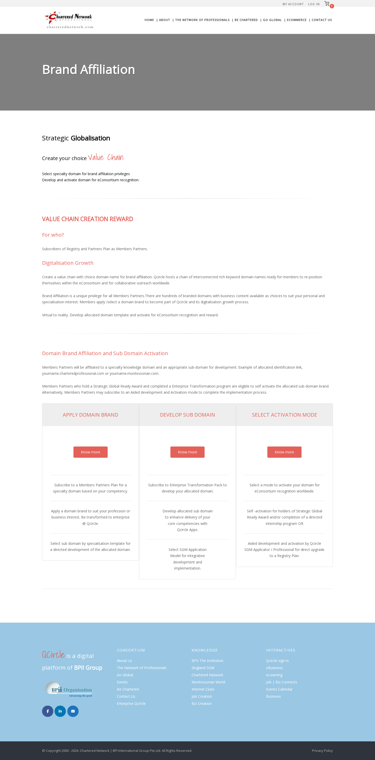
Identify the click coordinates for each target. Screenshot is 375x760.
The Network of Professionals (142, 667)
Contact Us (126, 696)
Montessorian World (208, 682)
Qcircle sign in (277, 660)
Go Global (125, 674)
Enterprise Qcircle (131, 703)
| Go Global (271, 20)
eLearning (274, 674)
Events (122, 682)
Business (273, 696)
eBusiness (274, 667)
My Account (293, 4)
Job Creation (202, 696)
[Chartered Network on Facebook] (47, 711)
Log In (314, 4)
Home (149, 20)
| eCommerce (295, 20)
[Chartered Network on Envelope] (73, 711)
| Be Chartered (245, 20)
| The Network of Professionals (201, 20)
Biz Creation (202, 703)
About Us (124, 660)
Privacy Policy (322, 750)
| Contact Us (320, 20)
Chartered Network (207, 674)
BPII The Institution (207, 660)
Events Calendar (279, 689)
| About (163, 20)
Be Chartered (128, 689)
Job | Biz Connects (281, 682)
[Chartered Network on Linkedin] (60, 711)
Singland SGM (203, 667)
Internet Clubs (203, 689)
